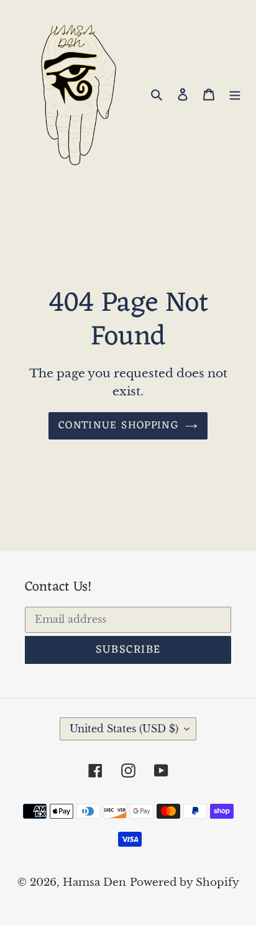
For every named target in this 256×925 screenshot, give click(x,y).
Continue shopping (118, 425)
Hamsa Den (94, 882)
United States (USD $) (124, 728)
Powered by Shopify (184, 882)
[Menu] (235, 93)
